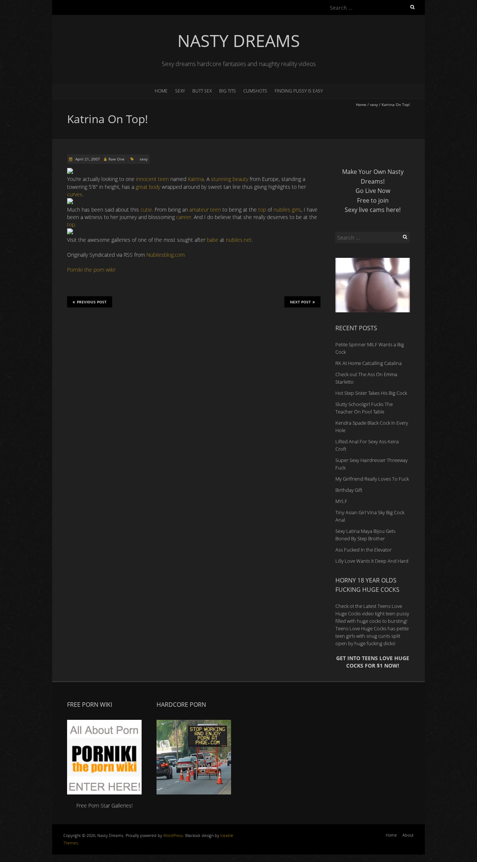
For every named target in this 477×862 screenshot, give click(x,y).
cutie (146, 209)
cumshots (255, 91)
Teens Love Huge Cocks (360, 628)
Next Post (300, 301)
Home (161, 91)
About (408, 835)
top (262, 209)
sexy (180, 91)
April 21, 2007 (87, 159)
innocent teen (152, 178)
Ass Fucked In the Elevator (363, 549)
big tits (227, 91)
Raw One (116, 159)
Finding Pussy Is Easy (299, 91)
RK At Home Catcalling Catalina (368, 363)
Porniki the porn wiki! (91, 269)
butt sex (202, 91)
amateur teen (205, 209)
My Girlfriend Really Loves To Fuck (372, 478)
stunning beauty (229, 178)
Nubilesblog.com (165, 254)
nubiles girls (287, 209)
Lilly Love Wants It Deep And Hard (371, 561)
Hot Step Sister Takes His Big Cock (371, 393)
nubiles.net (239, 239)
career (183, 217)
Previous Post (92, 301)
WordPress (173, 835)
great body (148, 186)
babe (212, 239)
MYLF (341, 501)
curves (74, 194)
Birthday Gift (348, 490)
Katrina (196, 178)
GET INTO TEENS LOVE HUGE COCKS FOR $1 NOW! (372, 662)
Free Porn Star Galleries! (104, 805)
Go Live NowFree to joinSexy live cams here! (373, 200)
